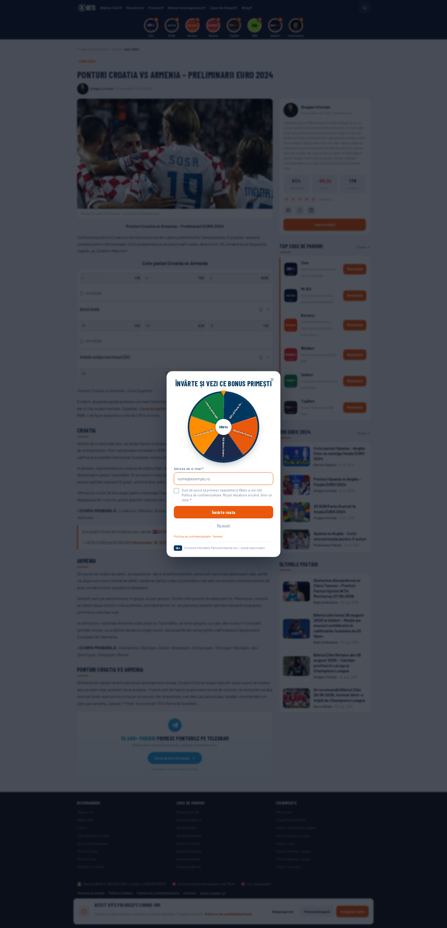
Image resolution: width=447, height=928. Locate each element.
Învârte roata (223, 512)
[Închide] (272, 379)
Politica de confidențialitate (192, 536)
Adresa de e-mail (189, 468)
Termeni (217, 536)
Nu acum (223, 525)
